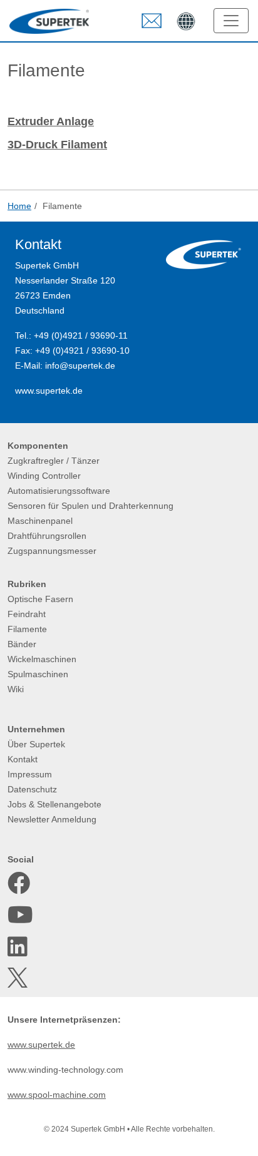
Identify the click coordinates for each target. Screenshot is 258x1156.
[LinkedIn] (19, 947)
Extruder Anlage (51, 121)
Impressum (30, 774)
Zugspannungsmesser (52, 551)
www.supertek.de (49, 391)
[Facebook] (19, 883)
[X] (19, 978)
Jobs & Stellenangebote (54, 804)
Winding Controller (44, 476)
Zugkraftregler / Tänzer (54, 461)
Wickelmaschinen (42, 659)
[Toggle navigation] (231, 20)
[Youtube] (19, 915)
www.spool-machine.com (57, 1095)
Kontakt (23, 759)
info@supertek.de (80, 366)
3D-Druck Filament (57, 144)
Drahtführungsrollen (47, 536)
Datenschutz (32, 789)
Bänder (22, 644)
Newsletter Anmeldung (52, 819)
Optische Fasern (40, 599)
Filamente (27, 629)
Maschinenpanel (40, 521)
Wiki (16, 689)
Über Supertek (36, 744)
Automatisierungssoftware (59, 491)
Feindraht (27, 614)
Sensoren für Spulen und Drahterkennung (90, 506)
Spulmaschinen (38, 674)
